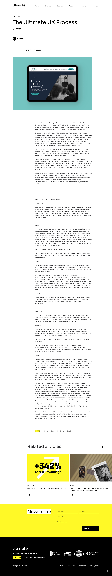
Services (48, 6)
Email (69, 431)
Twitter (62, 431)
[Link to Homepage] (19, 5)
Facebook (54, 431)
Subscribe (88, 528)
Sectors (60, 6)
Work (37, 6)
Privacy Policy (94, 566)
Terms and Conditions (68, 566)
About (71, 6)
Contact (95, 6)
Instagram (16, 566)
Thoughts (83, 6)
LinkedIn (46, 431)
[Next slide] (103, 447)
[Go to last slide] (97, 447)
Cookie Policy (82, 566)
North (107, 571)
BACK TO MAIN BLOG (33, 50)
